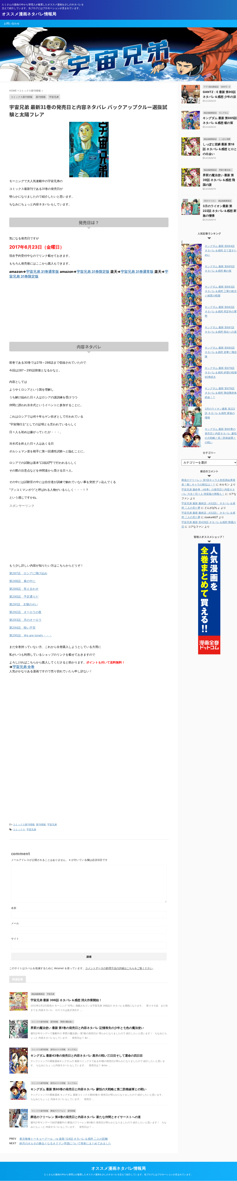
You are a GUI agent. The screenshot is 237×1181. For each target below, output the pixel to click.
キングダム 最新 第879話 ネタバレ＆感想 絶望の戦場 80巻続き (221, 372)
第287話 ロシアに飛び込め (28, 573)
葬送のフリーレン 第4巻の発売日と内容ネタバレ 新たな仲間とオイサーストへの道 (86, 1117)
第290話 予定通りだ (24, 596)
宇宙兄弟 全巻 (23, 667)
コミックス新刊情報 (24, 824)
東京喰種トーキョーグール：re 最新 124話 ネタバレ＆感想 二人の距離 (63, 1139)
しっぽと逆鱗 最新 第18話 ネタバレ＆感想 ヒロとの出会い (220, 149)
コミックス (19, 829)
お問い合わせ (11, 23)
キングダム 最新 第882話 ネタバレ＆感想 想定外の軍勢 (221, 311)
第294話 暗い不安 (22, 627)
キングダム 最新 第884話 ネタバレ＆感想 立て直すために (221, 250)
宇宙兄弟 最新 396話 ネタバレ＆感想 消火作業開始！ (66, 1000)
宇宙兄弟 (52, 824)
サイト (15, 938)
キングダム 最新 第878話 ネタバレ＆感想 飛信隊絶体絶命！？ (221, 393)
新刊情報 (41, 824)
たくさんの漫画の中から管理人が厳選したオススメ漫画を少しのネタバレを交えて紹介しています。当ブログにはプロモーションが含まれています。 (118, 1174)
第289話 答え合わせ (24, 589)
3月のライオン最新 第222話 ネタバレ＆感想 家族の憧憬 (219, 210)
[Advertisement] (88, 307)
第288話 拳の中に (22, 581)
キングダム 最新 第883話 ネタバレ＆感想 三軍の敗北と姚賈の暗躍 (221, 291)
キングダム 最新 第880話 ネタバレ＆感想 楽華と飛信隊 (221, 352)
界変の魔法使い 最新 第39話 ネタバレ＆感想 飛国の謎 (219, 180)
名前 (13, 907)
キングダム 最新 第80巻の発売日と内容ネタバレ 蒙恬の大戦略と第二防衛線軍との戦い (88, 1089)
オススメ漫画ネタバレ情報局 (29, 13)
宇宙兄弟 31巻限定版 (93, 272)
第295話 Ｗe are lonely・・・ (30, 635)
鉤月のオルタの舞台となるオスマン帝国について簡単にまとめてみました (65, 1143)
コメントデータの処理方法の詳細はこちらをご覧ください (119, 968)
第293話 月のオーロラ (25, 620)
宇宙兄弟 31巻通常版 (42, 272)
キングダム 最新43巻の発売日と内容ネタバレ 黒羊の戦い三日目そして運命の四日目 (87, 1055)
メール (15, 923)
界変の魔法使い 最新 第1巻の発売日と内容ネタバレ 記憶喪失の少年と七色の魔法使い (87, 1028)
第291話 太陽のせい (23, 604)
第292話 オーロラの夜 (25, 612)
